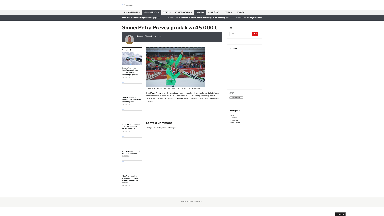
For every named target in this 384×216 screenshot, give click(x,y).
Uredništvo (240, 12)
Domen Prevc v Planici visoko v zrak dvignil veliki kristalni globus (197, 18)
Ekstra (227, 12)
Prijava (232, 115)
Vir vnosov (233, 118)
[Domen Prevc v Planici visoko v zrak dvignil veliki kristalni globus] (132, 89)
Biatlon (166, 12)
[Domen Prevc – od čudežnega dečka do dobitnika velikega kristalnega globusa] (132, 59)
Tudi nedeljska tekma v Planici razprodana (131, 152)
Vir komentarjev (235, 120)
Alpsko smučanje (131, 12)
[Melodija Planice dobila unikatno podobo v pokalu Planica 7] (132, 116)
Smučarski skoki (150, 12)
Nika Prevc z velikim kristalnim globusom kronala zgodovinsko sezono (130, 179)
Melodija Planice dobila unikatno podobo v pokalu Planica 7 (131, 126)
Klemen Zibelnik (144, 36)
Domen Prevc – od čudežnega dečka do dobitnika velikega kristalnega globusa (123, 18)
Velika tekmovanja (182, 12)
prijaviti (174, 128)
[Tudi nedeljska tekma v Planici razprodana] (132, 143)
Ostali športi (213, 12)
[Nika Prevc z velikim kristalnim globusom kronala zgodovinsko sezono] (132, 167)
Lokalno (199, 12)
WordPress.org (235, 122)
